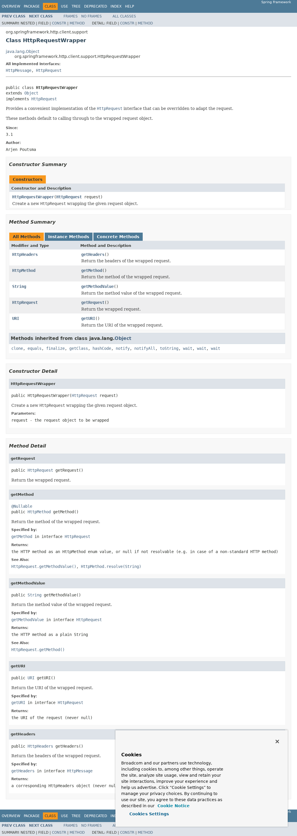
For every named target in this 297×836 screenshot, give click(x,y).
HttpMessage (18, 70)
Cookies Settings (149, 814)
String (19, 286)
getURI (88, 318)
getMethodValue (97, 286)
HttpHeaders (25, 254)
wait (187, 348)
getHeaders (92, 254)
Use (64, 6)
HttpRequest (48, 70)
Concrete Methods (118, 236)
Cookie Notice (173, 805)
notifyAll (144, 348)
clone (17, 348)
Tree (76, 6)
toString (169, 348)
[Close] (277, 741)
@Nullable (21, 506)
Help (129, 6)
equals (34, 348)
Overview (11, 6)
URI (15, 318)
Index (116, 6)
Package (32, 6)
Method (77, 23)
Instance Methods (68, 236)
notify (123, 348)
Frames (71, 16)
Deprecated (95, 6)
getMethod (91, 270)
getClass (78, 348)
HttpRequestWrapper (33, 197)
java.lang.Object (22, 51)
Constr (59, 23)
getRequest (92, 302)
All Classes (124, 16)
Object (31, 93)
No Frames (91, 16)
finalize (55, 348)
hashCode (102, 348)
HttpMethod (23, 270)
